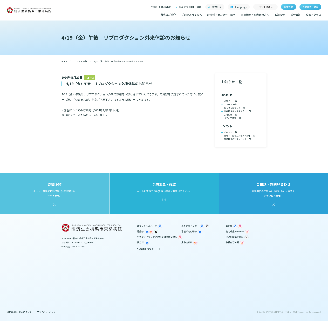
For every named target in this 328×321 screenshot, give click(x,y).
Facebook (160, 226)
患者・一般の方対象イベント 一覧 (239, 135)
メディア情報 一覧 (232, 118)
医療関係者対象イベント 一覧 (237, 139)
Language (241, 7)
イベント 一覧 (230, 132)
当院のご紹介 (168, 14)
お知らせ (280, 14)
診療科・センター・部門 (221, 14)
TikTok (156, 232)
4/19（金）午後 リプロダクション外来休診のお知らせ (109, 83)
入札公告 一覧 (230, 114)
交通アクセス (313, 14)
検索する (216, 6)
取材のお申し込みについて (19, 311)
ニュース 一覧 (80, 61)
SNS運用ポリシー (146, 249)
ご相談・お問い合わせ (161, 6)
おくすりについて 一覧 (234, 107)
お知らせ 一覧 (230, 100)
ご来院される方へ (191, 14)
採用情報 (295, 14)
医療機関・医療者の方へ (255, 14)
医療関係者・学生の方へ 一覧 (237, 111)
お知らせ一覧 (231, 81)
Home (64, 61)
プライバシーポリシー (47, 311)
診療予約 (288, 7)
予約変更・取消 (310, 7)
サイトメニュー (267, 7)
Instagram (240, 226)
